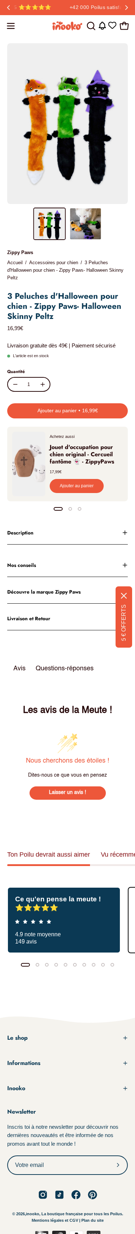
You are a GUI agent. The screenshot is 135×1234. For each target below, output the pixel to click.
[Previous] (8, 7)
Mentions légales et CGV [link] (55, 1220)
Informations (23, 1063)
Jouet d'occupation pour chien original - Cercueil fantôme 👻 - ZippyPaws (82, 454)
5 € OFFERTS (124, 622)
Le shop (17, 1038)
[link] (42, 1194)
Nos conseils (21, 565)
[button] (90, 26)
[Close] (124, 596)
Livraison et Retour (28, 618)
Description (20, 532)
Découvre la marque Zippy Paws (44, 591)
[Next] (126, 7)
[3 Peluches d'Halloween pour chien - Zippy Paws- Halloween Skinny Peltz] (49, 224)
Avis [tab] (19, 668)
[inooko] (67, 26)
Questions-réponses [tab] (65, 668)
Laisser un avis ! (67, 792)
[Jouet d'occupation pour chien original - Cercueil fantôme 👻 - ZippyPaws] (28, 464)
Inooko (16, 1088)
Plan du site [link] (92, 1220)
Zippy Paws (20, 252)
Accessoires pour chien (53, 262)
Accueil (15, 262)
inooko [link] (32, 1214)
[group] (67, 7)
